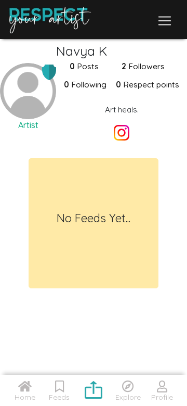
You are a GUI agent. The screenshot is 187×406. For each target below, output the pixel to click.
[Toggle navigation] (165, 21)
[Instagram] (122, 134)
